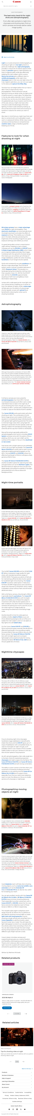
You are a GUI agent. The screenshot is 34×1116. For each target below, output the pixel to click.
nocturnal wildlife (23, 886)
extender (27, 821)
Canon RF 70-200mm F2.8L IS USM (17, 174)
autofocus (25, 263)
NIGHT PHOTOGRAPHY (17, 12)
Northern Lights (24, 464)
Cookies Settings (17, 1101)
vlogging (15, 209)
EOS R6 (17, 248)
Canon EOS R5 (12, 518)
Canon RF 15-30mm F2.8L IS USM (14, 868)
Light (3, 63)
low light (19, 65)
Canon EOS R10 (14, 571)
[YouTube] (24, 1109)
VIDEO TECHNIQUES (6, 1048)
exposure (5, 235)
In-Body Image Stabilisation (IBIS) (12, 250)
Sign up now (7, 1007)
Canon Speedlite (7, 920)
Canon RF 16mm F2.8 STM (9, 341)
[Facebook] (9, 1109)
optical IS (23, 290)
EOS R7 (25, 248)
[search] (2, 2)
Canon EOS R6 (22, 340)
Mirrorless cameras (8, 227)
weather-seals (6, 124)
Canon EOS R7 (15, 626)
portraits (10, 70)
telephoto (8, 884)
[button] (8, 1014)
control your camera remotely (21, 383)
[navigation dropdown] (31, 2)
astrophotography (7, 400)
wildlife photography (8, 78)
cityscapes (5, 80)
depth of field (17, 617)
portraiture (17, 596)
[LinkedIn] (17, 1109)
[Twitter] (21, 1109)
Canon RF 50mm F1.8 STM (14, 555)
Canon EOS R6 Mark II (26, 866)
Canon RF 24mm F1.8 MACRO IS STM (16, 461)
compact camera (14, 206)
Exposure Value (11, 269)
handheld (5, 259)
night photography (23, 67)
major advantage (24, 227)
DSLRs (7, 229)
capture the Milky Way (19, 84)
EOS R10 (15, 275)
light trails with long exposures (12, 916)
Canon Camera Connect (24, 382)
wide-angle (27, 286)
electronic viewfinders (9, 231)
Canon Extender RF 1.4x (25, 826)
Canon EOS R (15, 824)
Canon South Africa (16, 1106)
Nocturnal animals (8, 76)
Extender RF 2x (12, 890)
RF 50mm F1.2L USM (20, 640)
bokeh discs (18, 622)
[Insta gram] (13, 1109)
